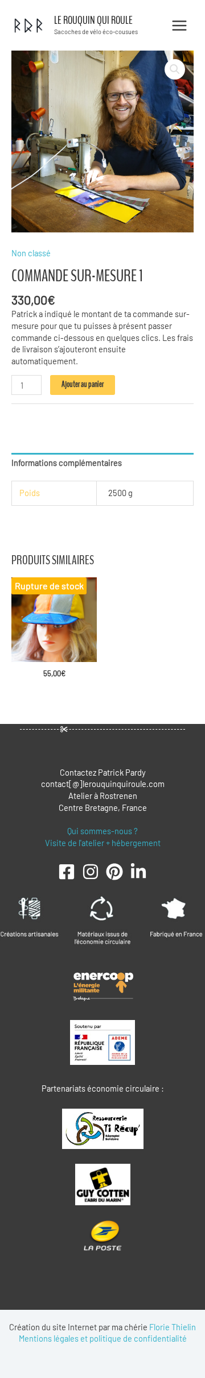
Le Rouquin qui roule (93, 20)
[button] (175, 69)
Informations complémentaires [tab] (66, 462)
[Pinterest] (114, 871)
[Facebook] (66, 871)
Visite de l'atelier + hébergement (103, 843)
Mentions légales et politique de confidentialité (103, 1338)
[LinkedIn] (138, 871)
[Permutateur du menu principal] (179, 25)
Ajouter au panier (83, 384)
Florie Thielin (172, 1327)
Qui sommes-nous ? (102, 831)
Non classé (31, 253)
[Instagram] (90, 871)
